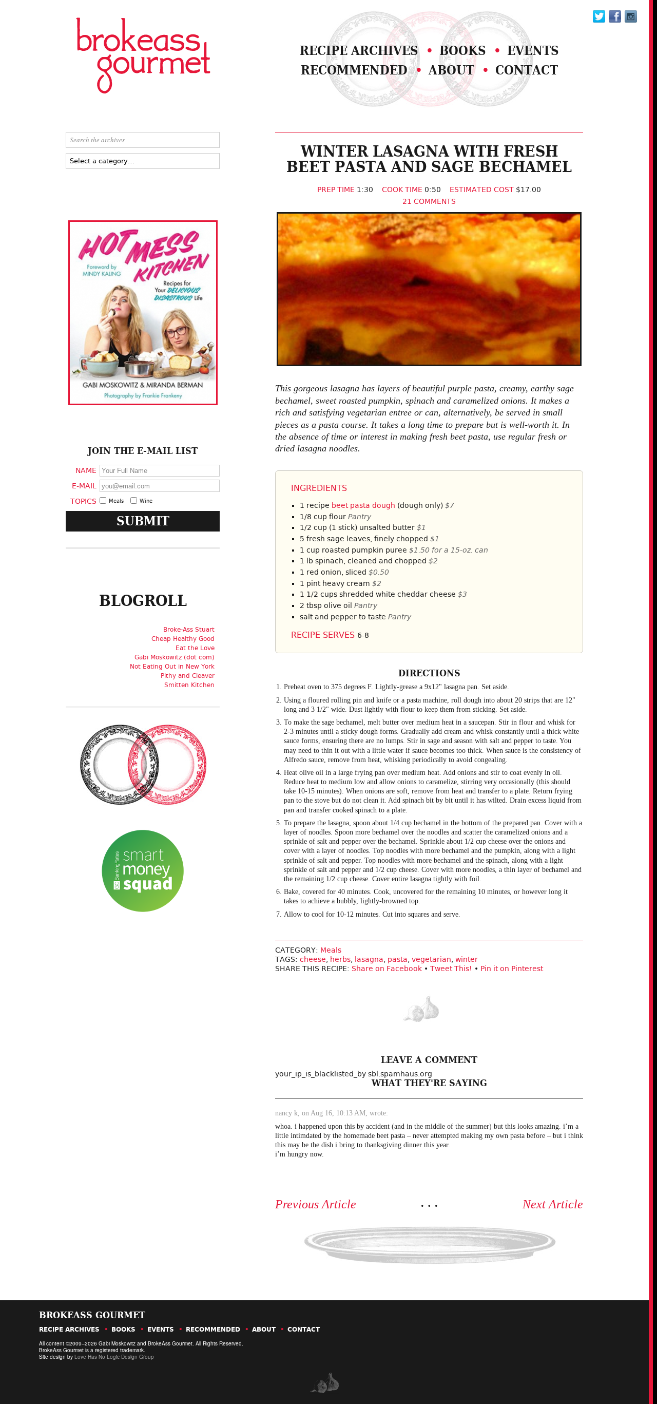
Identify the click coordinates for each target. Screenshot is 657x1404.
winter (466, 959)
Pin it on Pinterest (511, 968)
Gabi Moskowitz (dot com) (174, 657)
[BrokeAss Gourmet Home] (117, 57)
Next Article (553, 1204)
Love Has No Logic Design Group (114, 1356)
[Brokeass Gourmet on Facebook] (599, 16)
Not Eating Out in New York (172, 666)
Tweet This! (451, 968)
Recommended (354, 70)
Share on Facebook (387, 968)
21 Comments (429, 201)
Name (85, 470)
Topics (83, 500)
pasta (398, 959)
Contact (526, 70)
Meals (330, 950)
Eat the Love (195, 648)
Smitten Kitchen (189, 685)
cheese (313, 959)
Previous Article (315, 1204)
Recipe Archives (359, 50)
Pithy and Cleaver (188, 675)
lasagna (369, 959)
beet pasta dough (363, 505)
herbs (340, 959)
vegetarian (431, 959)
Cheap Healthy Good (183, 638)
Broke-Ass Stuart (189, 629)
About (451, 70)
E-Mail (84, 485)
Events (533, 50)
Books (462, 50)
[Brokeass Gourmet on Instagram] (631, 16)
